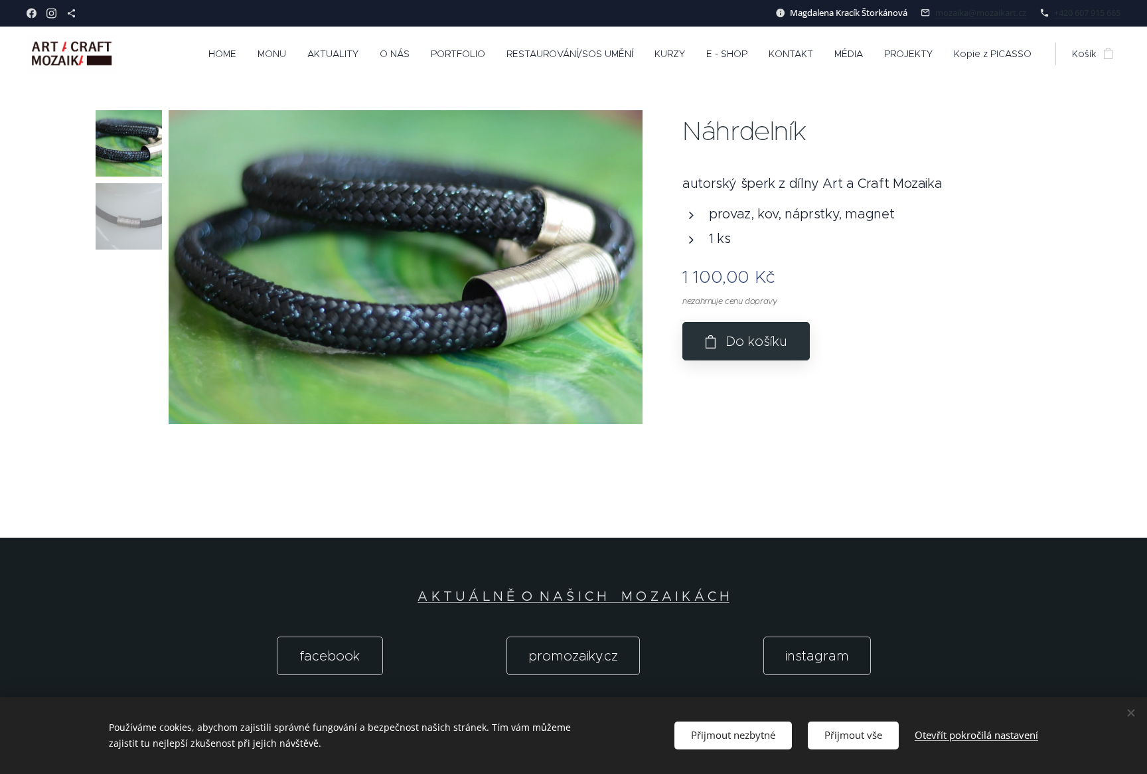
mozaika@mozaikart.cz (980, 13)
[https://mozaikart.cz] (71, 13)
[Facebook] (31, 13)
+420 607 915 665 (1087, 13)
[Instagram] (51, 13)
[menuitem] (226, 53)
